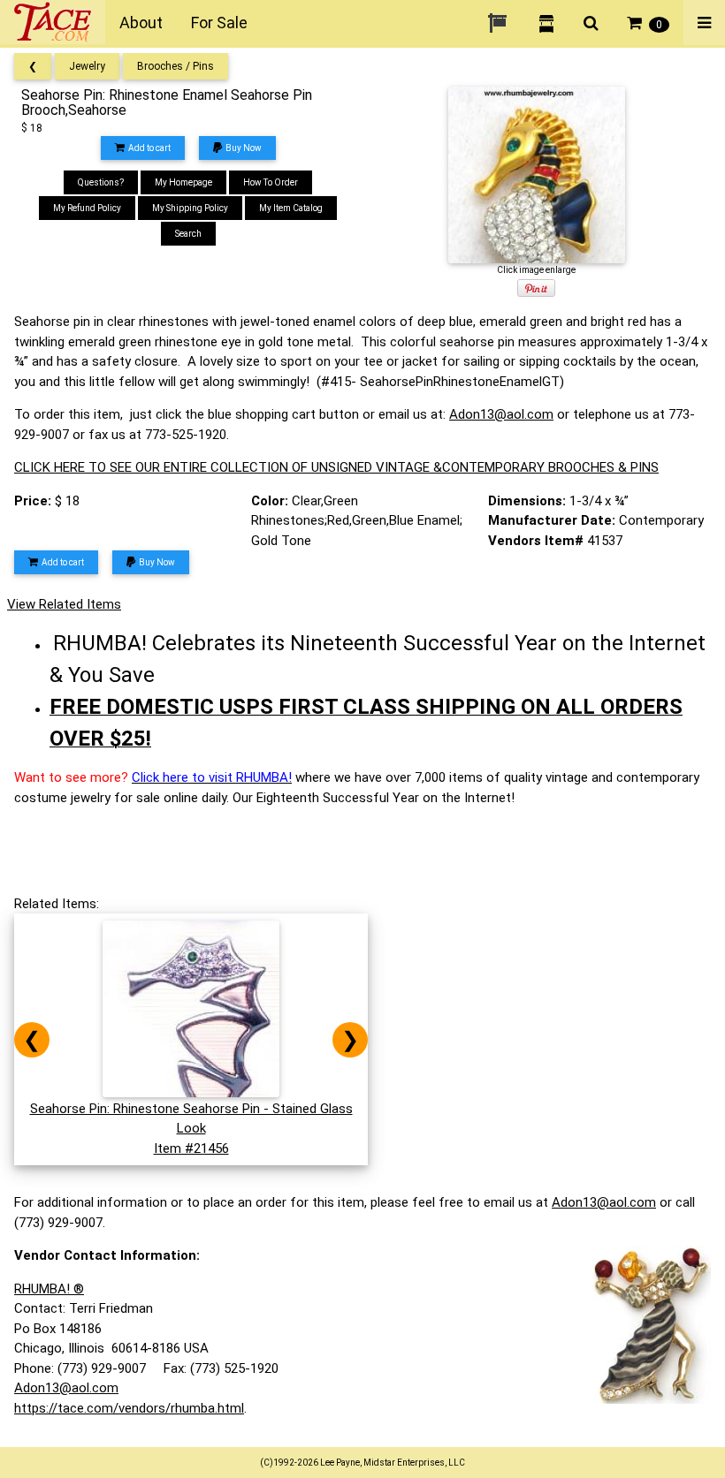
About (141, 22)
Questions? (101, 182)
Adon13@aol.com (501, 414)
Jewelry (87, 66)
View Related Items (64, 604)
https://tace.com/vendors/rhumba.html (129, 1408)
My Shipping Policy (190, 208)
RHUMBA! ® (49, 1289)
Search (188, 234)
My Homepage (183, 182)
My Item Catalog (291, 208)
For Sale (219, 22)
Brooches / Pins (175, 66)
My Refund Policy (87, 208)
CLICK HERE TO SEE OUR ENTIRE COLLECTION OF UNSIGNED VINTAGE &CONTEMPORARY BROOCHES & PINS (336, 467)
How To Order (270, 182)
